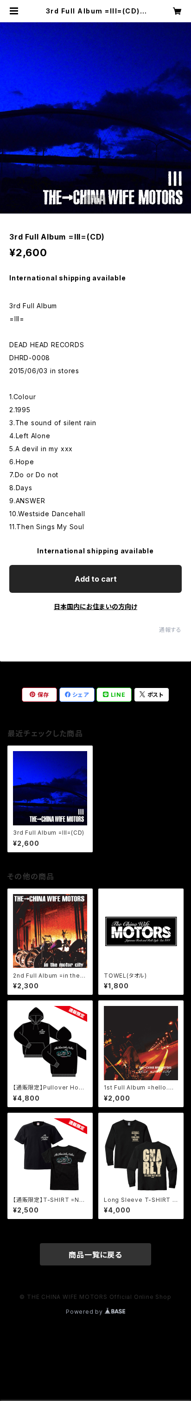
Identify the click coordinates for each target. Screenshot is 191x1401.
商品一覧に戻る (95, 1254)
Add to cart (96, 579)
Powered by (85, 1311)
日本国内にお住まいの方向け (95, 606)
